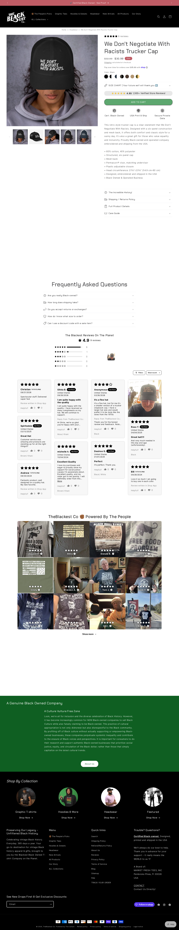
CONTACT (139, 885)
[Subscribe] (50, 904)
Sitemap (95, 873)
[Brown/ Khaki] (127, 76)
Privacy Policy (97, 859)
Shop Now (24, 817)
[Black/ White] (111, 76)
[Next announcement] (171, 2)
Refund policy (82, 926)
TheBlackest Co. (49, 927)
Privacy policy (95, 926)
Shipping (108, 62)
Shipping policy (125, 926)
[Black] (106, 76)
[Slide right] (95, 137)
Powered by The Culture (65, 927)
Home (64, 30)
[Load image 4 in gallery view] (68, 136)
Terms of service (110, 926)
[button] (39, 19)
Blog (93, 869)
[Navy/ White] (116, 76)
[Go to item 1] (111, 356)
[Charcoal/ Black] (122, 76)
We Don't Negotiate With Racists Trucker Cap (99, 30)
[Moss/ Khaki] (137, 76)
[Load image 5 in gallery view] (84, 136)
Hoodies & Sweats (57, 846)
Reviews (95, 855)
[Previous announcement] (7, 2)
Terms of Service (99, 864)
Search (94, 836)
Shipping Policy (98, 841)
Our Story (53, 864)
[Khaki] (132, 76)
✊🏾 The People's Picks (59, 836)
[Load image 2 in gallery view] (36, 136)
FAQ (93, 878)
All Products (54, 859)
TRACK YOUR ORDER (101, 882)
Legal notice (138, 926)
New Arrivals (55, 855)
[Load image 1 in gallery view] (20, 136)
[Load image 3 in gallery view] (52, 136)
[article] (35, 539)
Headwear (73, 30)
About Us (89, 764)
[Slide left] (9, 137)
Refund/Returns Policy (101, 846)
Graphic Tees (55, 841)
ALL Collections (56, 869)
